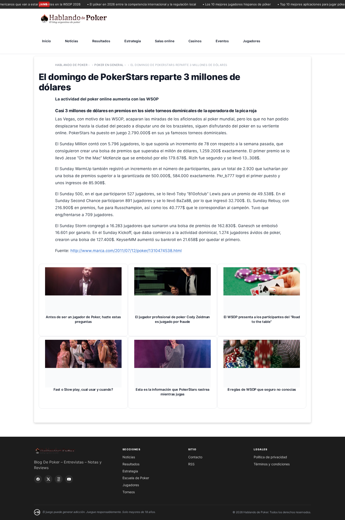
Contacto (195, 457)
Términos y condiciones (272, 464)
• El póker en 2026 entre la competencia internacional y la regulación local (134, 4)
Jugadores (251, 41)
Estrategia (132, 41)
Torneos (129, 492)
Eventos (222, 41)
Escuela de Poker (136, 478)
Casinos (195, 41)
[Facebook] (38, 479)
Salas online (164, 41)
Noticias (71, 41)
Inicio (46, 41)
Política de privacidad (270, 457)
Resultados (101, 41)
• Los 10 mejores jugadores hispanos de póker (230, 4)
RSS (191, 464)
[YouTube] (69, 479)
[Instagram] (59, 479)
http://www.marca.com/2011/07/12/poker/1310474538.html (126, 250)
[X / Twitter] (48, 479)
